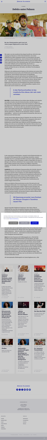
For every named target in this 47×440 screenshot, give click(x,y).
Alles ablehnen (13, 222)
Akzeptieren (34, 222)
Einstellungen (24, 222)
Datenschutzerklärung (13, 218)
